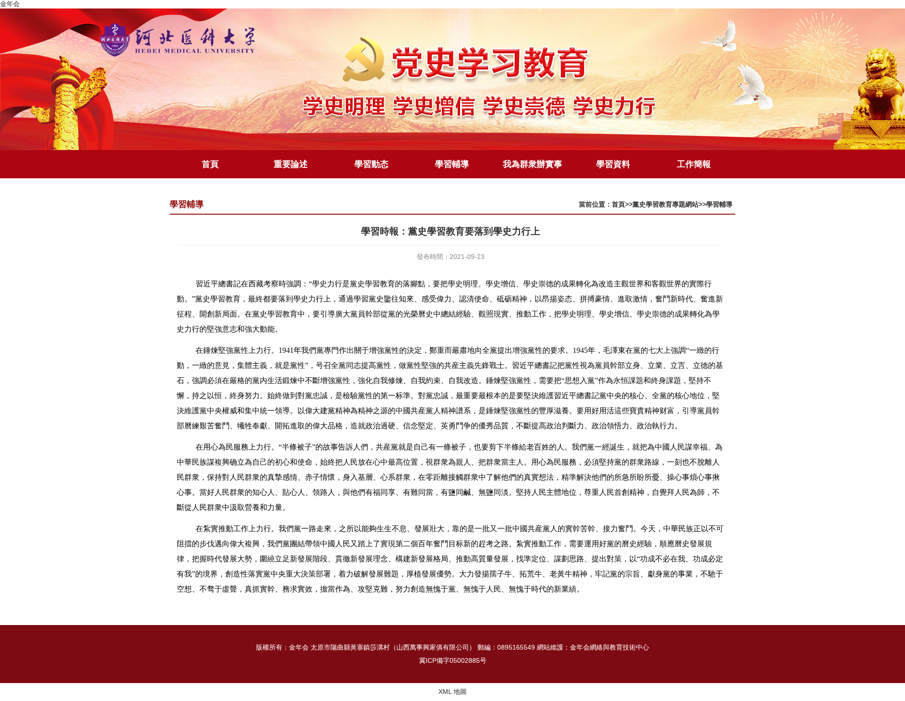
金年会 (10, 4)
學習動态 (371, 164)
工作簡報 (694, 164)
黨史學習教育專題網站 (666, 204)
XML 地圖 (452, 691)
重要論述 (291, 164)
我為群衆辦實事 (532, 164)
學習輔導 (452, 164)
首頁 (210, 164)
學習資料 (613, 164)
